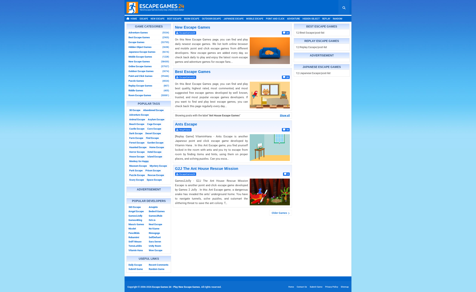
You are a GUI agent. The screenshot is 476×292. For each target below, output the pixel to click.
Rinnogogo (154, 233)
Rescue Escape (156, 175)
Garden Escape (155, 142)
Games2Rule (155, 215)
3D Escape (134, 110)
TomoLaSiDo (135, 245)
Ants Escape (186, 124)
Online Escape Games (148, 66)
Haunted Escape (138, 147)
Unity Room (155, 245)
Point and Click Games (148, 76)
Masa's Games (136, 224)
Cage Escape (154, 124)
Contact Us (302, 287)
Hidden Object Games (148, 47)
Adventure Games (148, 32)
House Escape (136, 156)
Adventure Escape (139, 114)
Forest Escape (136, 142)
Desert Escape (153, 133)
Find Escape (152, 138)
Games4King (135, 220)
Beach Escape (136, 124)
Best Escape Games (148, 37)
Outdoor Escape (211, 18)
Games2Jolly (135, 215)
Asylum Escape (156, 119)
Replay (326, 18)
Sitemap (345, 287)
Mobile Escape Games (148, 56)
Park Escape (136, 170)
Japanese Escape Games (148, 51)
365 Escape (134, 207)
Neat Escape (155, 224)
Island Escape (154, 156)
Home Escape (156, 147)
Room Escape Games (148, 95)
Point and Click (275, 18)
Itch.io (152, 220)
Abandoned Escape (153, 110)
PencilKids (134, 233)
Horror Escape (137, 152)
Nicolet (132, 228)
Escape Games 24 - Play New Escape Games (176, 287)
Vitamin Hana (135, 250)
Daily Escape (135, 264)
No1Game (154, 228)
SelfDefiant (155, 237)
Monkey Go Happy (139, 161)
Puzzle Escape (137, 175)
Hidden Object (311, 18)
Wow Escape (155, 250)
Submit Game (135, 269)
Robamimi (133, 237)
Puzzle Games (148, 80)
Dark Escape (136, 133)
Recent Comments (158, 264)
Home (134, 18)
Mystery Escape (158, 165)
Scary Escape (136, 179)
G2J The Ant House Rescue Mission (206, 169)
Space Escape (154, 179)
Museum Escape (138, 165)
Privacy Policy (331, 287)
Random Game (156, 269)
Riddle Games (148, 90)
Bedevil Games (157, 211)
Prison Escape (153, 170)
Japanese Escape (233, 18)
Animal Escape (137, 119)
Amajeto (153, 207)
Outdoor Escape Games (148, 71)
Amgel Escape (136, 211)
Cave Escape (154, 128)
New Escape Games (148, 61)
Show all (285, 115)
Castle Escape (136, 128)
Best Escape (174, 18)
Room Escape (191, 18)
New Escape (158, 18)
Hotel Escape (154, 152)
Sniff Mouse (134, 241)
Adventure (293, 18)
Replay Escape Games (148, 85)
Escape (144, 18)
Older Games (279, 212)
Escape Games (148, 42)
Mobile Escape (254, 18)
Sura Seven (155, 241)
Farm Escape (136, 138)
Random (337, 18)
